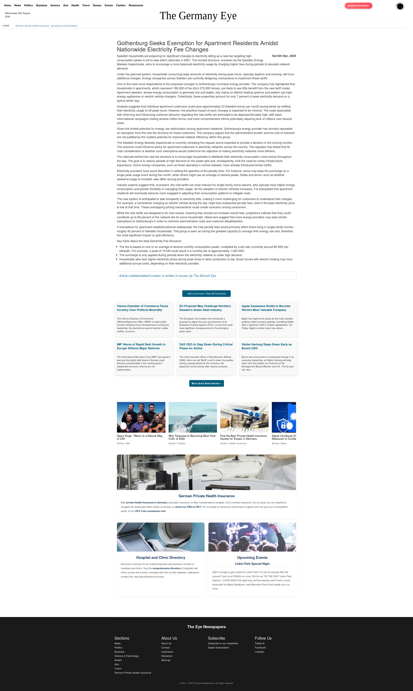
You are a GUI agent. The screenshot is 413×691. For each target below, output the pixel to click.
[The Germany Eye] (400, 5)
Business (41, 5)
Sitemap (165, 660)
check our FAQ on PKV (188, 507)
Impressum (167, 651)
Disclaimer (167, 655)
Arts (65, 5)
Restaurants (136, 5)
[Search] (148, 5)
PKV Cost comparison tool (150, 511)
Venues (97, 5)
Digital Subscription (218, 647)
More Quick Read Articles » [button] (207, 383)
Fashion (121, 5)
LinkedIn (259, 651)
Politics (28, 5)
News (17, 5)
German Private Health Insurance (207, 495)
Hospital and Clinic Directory (160, 557)
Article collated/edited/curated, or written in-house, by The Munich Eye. (168, 275)
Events (109, 5)
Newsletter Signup (358, 5)
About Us (166, 643)
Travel (86, 5)
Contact (165, 647)
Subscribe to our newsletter (223, 643)
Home (7, 5)
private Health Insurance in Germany (146, 502)
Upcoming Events (252, 557)
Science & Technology (127, 655)
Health (75, 5)
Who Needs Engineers (121, 25)
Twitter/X (260, 643)
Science (55, 5)
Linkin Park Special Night (252, 564)
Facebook (260, 647)
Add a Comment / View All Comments (206, 293)
